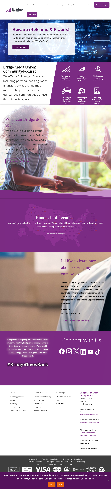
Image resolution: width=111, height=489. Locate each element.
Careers (90, 5)
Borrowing (13, 404)
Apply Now (32, 15)
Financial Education (40, 411)
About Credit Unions (63, 397)
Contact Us (37, 407)
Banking (13, 400)
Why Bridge (60, 5)
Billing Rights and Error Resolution (59, 462)
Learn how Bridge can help (76, 320)
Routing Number (73, 5)
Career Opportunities (17, 397)
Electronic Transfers (35, 462)
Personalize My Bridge (18, 161)
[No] (108, 480)
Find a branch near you (56, 233)
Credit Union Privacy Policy (72, 459)
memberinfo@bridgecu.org (89, 414)
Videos (58, 400)
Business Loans (38, 404)
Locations (83, 5)
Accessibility (33, 459)
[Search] (41, 15)
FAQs (62, 464)
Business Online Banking (42, 397)
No (60, 484)
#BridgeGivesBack (27, 364)
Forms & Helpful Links (18, 411)
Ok (51, 484)
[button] (3, 40)
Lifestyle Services (16, 407)
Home (29, 5)
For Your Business (47, 5)
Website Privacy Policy (50, 459)
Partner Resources (39, 400)
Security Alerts (50, 464)
